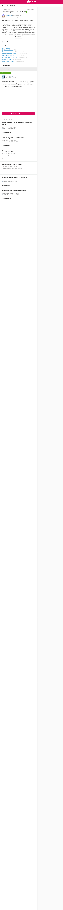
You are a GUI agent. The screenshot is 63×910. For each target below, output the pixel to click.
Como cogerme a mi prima (9, 53)
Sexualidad (12, 5)
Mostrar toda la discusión (17, 113)
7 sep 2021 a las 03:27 (20, 17)
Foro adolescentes (22, 57)
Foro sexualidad (22, 53)
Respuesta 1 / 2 (6, 69)
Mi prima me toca (6, 59)
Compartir (5, 41)
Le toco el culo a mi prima (9, 61)
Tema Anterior (6, 9)
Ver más (19, 36)
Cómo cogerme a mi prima (9, 55)
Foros (6, 5)
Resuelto (29, 12)
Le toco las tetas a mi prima (9, 57)
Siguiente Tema (30, 9)
